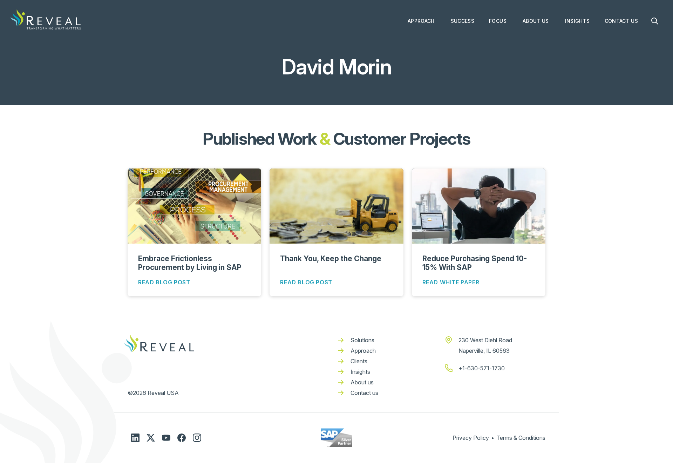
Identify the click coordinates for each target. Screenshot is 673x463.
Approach (421, 21)
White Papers (581, 107)
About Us (536, 21)
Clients (359, 361)
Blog (570, 51)
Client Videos (467, 51)
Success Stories (470, 37)
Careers (532, 65)
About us (362, 382)
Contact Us (621, 21)
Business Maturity (430, 51)
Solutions (362, 340)
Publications (580, 79)
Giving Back (537, 37)
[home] (46, 19)
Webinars (576, 93)
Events (573, 65)
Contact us (364, 392)
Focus (498, 21)
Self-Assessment (429, 65)
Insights (577, 21)
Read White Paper (451, 282)
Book (571, 37)
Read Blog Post (164, 282)
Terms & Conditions (520, 437)
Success (462, 21)
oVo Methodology (429, 37)
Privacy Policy (471, 437)
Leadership (536, 51)
